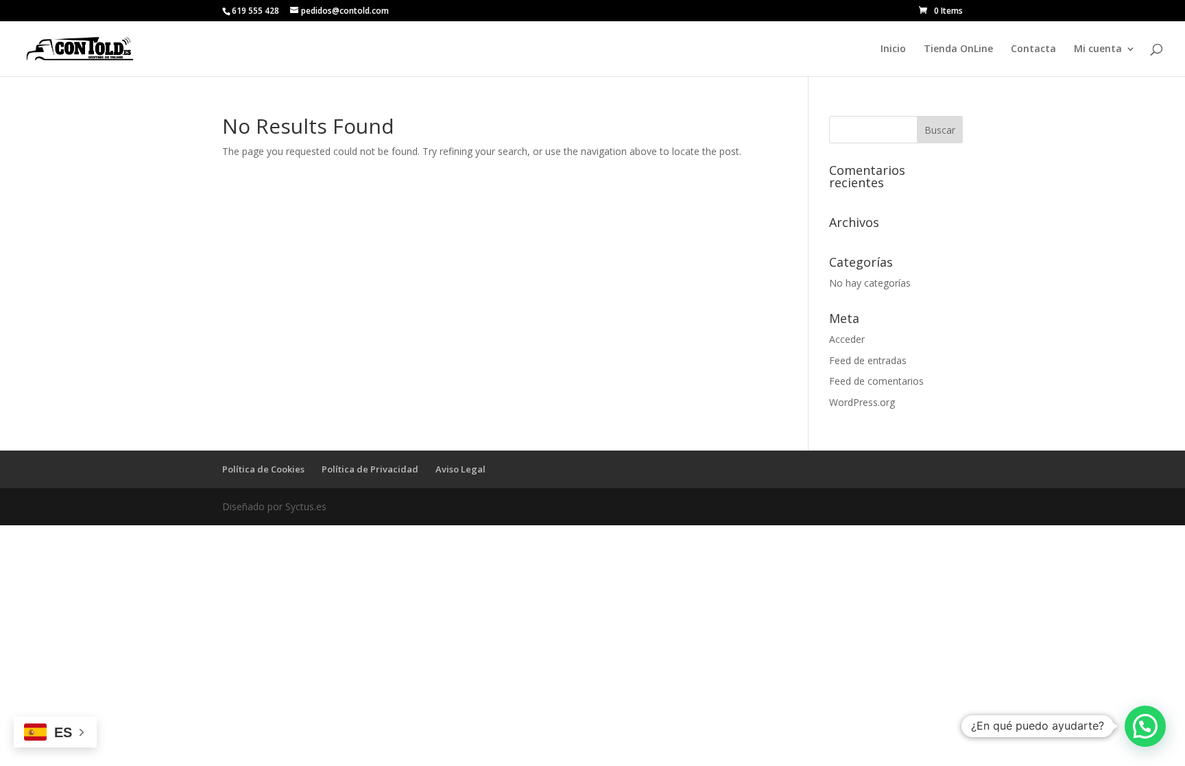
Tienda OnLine (958, 49)
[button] (1145, 726)
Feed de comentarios (876, 380)
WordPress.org (862, 402)
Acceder (847, 339)
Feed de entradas (868, 360)
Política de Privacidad (370, 469)
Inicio (893, 49)
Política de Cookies (263, 469)
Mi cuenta (1098, 49)
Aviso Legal (460, 469)
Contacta (1033, 49)
